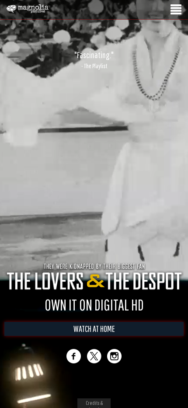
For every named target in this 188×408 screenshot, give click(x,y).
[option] (94, 60)
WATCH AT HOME (94, 329)
